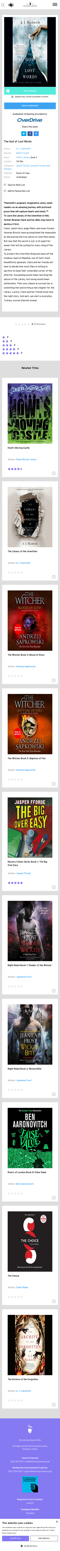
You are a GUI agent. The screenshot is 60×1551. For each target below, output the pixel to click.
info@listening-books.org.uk (37, 1461)
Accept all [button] (15, 1538)
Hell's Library (23, 157)
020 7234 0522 (15, 1471)
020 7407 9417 (17, 1461)
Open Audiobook (30, 105)
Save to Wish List (15, 185)
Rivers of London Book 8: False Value (27, 1172)
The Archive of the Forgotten (23, 1379)
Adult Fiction (22, 166)
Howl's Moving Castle (19, 448)
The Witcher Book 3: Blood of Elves (26, 655)
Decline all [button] (44, 1538)
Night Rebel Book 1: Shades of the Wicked (29, 965)
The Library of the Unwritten (22, 551)
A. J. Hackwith (23, 148)
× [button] (57, 1522)
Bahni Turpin (22, 153)
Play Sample (30, 91)
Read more (11, 1533)
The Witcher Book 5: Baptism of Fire (27, 758)
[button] (55, 4)
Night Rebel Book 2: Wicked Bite (24, 1069)
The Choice (13, 1276)
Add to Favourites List (18, 191)
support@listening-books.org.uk (38, 1471)
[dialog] (30, 1535)
